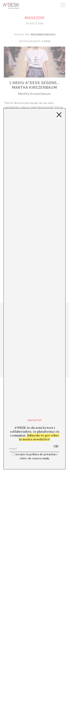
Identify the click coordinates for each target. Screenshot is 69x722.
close (59, 114)
